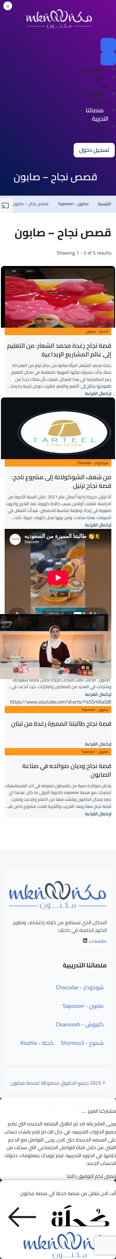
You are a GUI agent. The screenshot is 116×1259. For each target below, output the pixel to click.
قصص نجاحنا (98, 98)
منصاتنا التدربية (97, 114)
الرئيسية (94, 69)
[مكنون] (59, 18)
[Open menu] (108, 45)
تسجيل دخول (94, 150)
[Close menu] (108, 58)
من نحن (102, 81)
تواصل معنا (98, 130)
